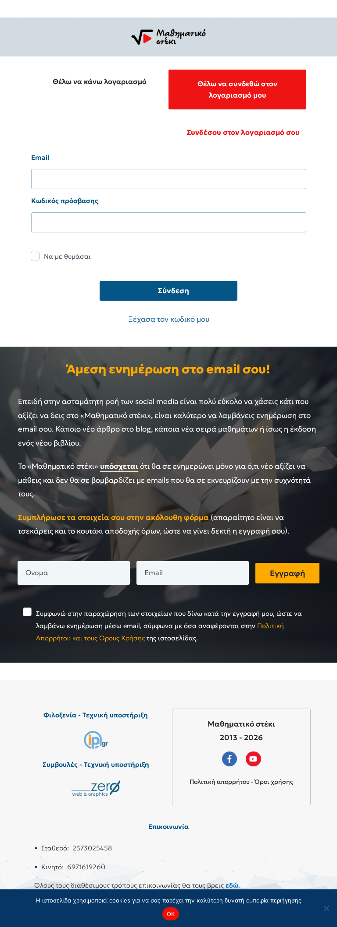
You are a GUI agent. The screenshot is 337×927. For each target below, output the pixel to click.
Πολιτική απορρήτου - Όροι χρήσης (241, 782)
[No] (326, 908)
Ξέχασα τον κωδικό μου (168, 319)
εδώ (232, 885)
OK (171, 913)
